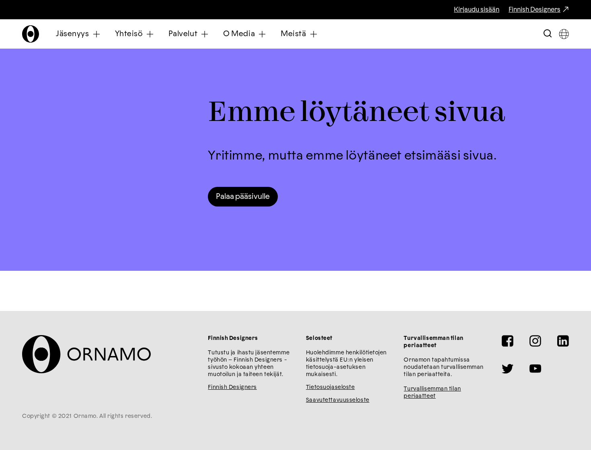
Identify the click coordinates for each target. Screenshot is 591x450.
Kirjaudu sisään (476, 9)
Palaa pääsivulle (243, 196)
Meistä (293, 34)
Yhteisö (129, 34)
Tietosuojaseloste (330, 387)
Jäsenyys (72, 34)
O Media (239, 34)
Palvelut (183, 34)
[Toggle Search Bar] (547, 34)
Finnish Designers (534, 9)
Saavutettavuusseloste (337, 400)
